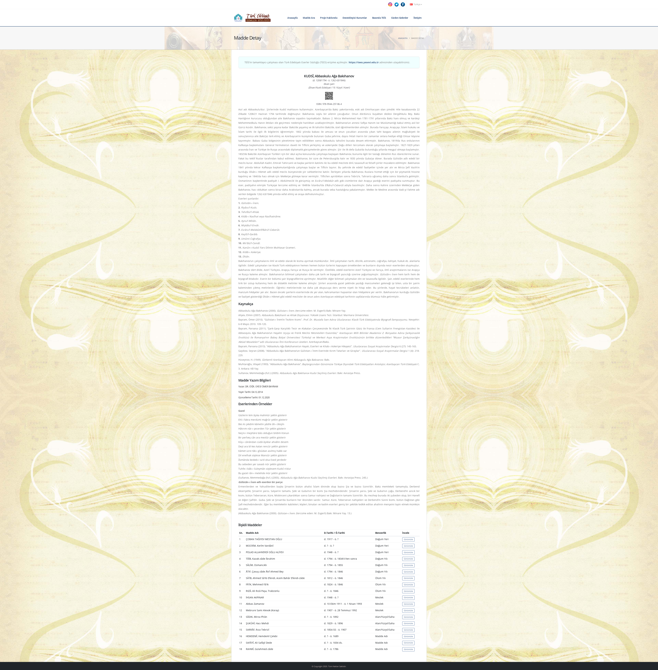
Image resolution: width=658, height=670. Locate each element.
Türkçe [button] (417, 4)
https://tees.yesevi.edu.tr (364, 62)
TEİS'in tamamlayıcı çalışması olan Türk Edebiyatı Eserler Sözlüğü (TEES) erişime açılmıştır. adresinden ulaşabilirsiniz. (327, 62)
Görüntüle (408, 539)
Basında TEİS (379, 17)
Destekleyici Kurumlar (355, 17)
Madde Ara (309, 17)
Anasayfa (292, 17)
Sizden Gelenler (399, 17)
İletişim (417, 17)
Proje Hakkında (328, 17)
